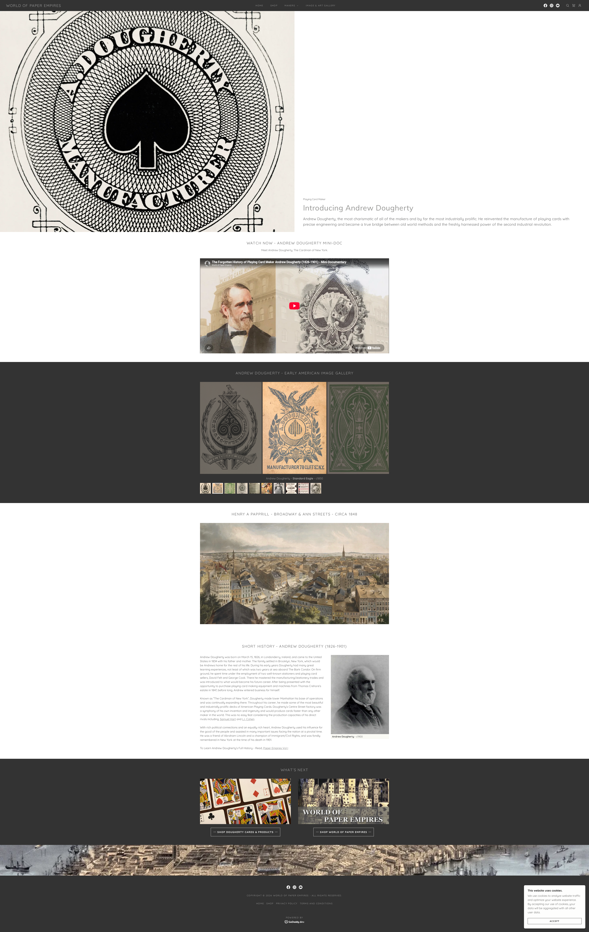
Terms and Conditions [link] (316, 903)
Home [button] (260, 903)
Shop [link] (273, 5)
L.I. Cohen (248, 719)
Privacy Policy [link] (287, 903)
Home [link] (259, 5)
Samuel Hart (228, 719)
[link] (33, 6)
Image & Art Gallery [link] (320, 5)
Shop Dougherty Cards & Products (245, 832)
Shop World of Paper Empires (343, 832)
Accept (555, 921)
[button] (290, 5)
